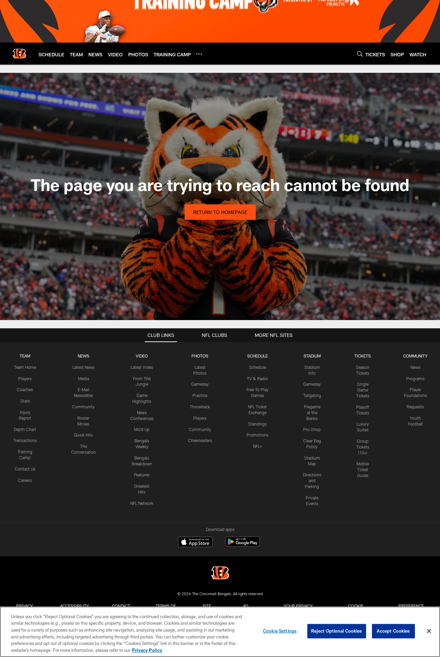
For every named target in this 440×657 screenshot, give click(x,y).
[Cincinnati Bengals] (220, 574)
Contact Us (25, 468)
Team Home (25, 367)
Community (83, 406)
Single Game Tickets (362, 390)
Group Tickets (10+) (362, 447)
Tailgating (312, 395)
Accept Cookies (393, 631)
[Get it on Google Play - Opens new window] (242, 545)
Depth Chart (25, 429)
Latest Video (142, 367)
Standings (257, 423)
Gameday (200, 384)
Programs (415, 378)
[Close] (429, 631)
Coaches (25, 389)
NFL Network (141, 503)
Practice (199, 395)
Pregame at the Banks (312, 412)
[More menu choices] (199, 54)
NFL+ (257, 446)
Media (83, 378)
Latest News (84, 367)
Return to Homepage (220, 212)
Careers (25, 480)
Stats (25, 400)
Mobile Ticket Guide (362, 469)
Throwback (200, 406)
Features (142, 474)
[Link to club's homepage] (19, 53)
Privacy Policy (147, 650)
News (415, 367)
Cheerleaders (200, 440)
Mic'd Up (142, 429)
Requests (415, 406)
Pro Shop (312, 429)
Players (25, 378)
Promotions (257, 434)
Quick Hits (83, 434)
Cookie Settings (280, 631)
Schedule (257, 367)
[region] (220, 632)
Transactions (25, 440)
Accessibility (74, 605)
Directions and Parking (312, 480)
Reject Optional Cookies (336, 631)
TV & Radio (257, 378)
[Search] (360, 53)
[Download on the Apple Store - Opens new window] (195, 542)
